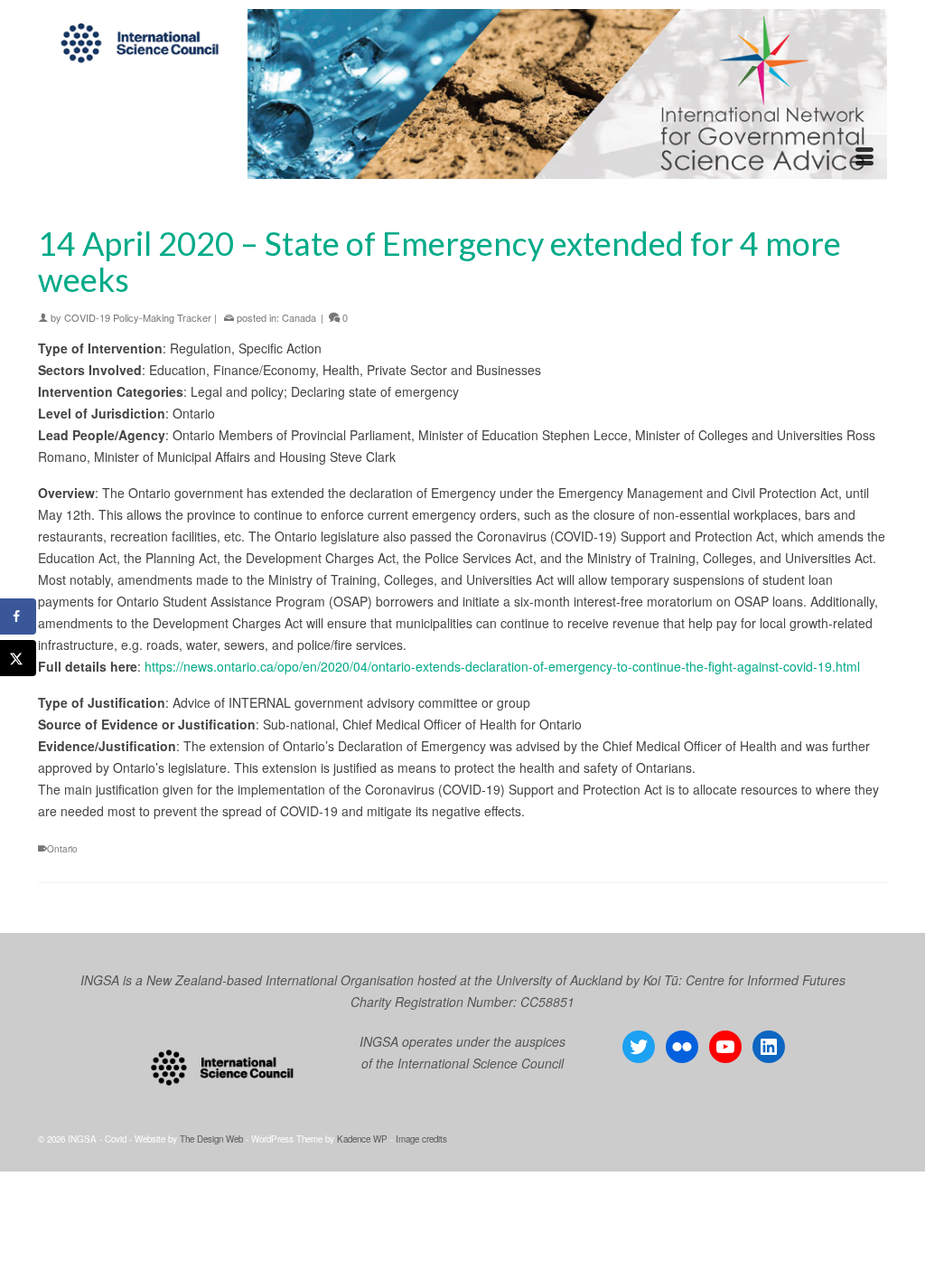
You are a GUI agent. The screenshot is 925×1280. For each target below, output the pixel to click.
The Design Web (211, 1139)
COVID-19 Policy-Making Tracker (137, 317)
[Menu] (864, 157)
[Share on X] (18, 658)
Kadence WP (362, 1139)
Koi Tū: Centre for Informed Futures (744, 980)
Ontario (62, 848)
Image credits (421, 1139)
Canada (299, 317)
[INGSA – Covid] (462, 94)
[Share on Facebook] (18, 616)
